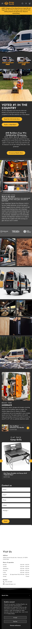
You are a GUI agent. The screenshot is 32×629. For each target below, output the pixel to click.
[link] (26, 3)
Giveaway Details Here (16, 153)
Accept (15, 617)
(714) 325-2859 (8, 581)
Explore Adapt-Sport (10, 124)
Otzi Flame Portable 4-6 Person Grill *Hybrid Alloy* (15, 474)
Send (5, 521)
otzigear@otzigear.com (10, 584)
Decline (15, 621)
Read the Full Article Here (12, 119)
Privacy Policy (11, 613)
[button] (2, 3)
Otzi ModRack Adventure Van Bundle (17, 426)
